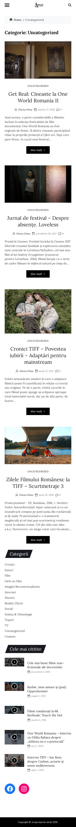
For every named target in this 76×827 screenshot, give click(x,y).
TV (7, 625)
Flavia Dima (25, 109)
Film (7, 575)
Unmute (10, 636)
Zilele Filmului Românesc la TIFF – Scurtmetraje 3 (38, 482)
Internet (10, 592)
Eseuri (9, 570)
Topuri (9, 620)
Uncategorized (38, 85)
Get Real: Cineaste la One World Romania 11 (38, 97)
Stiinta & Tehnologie (18, 614)
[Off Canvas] (7, 5)
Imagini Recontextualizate (22, 586)
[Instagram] (24, 789)
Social (9, 609)
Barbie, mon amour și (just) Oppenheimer (46, 689)
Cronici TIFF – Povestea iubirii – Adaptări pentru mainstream (38, 355)
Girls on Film (13, 581)
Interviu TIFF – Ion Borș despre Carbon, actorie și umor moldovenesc (45, 761)
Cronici (10, 564)
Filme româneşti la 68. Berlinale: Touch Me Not (44, 713)
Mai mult (36, 150)
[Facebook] (10, 789)
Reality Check (14, 603)
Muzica (10, 597)
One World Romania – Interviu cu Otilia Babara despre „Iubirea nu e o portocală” (49, 737)
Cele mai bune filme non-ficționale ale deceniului (45, 665)
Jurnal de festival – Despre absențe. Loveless (38, 221)
